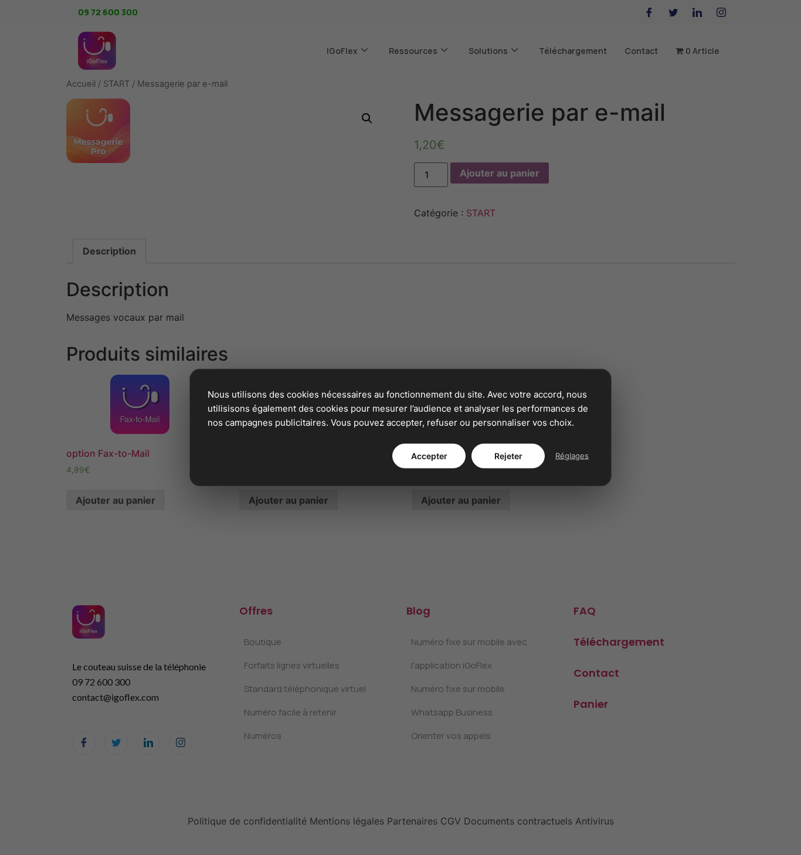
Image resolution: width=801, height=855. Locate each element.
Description (109, 251)
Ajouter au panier (499, 173)
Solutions (488, 50)
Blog (418, 610)
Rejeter (508, 456)
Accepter (429, 456)
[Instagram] (721, 12)
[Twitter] (673, 12)
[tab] (109, 251)
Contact (641, 50)
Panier (590, 704)
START (116, 84)
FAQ (584, 610)
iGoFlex (342, 50)
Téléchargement (573, 50)
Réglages (572, 455)
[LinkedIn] (697, 12)
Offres (256, 610)
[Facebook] (649, 12)
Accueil (81, 84)
